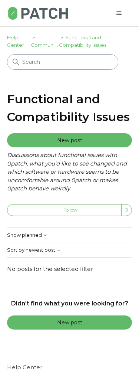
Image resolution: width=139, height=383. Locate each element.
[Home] (38, 13)
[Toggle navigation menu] (119, 13)
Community (45, 45)
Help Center (24, 367)
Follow (70, 210)
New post (69, 140)
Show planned (25, 235)
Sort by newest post (31, 250)
